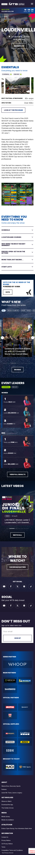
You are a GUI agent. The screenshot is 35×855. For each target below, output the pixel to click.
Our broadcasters (17, 567)
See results (19, 46)
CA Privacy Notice (7, 843)
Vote (8, 292)
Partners (4, 789)
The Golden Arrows (7, 808)
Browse (17, 370)
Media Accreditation (7, 820)
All (3, 310)
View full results (17, 474)
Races (6, 16)
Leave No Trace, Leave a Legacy (11, 792)
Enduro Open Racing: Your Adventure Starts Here (16, 828)
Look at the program (13, 110)
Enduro (15, 387)
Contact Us (4, 837)
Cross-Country (13, 310)
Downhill (6, 387)
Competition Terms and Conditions (12, 850)
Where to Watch (6, 801)
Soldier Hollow (7, 11)
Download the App (7, 804)
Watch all (17, 535)
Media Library (5, 816)
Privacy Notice (5, 840)
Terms (3, 847)
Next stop (5, 9)
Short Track (26, 310)
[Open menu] (32, 3)
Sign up (17, 638)
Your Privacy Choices (7, 852)
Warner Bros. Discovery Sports (10, 786)
